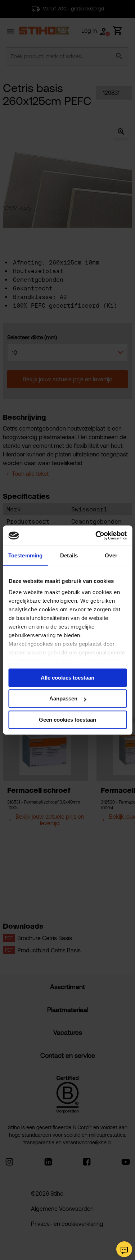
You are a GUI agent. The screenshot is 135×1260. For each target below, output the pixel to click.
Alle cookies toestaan (67, 678)
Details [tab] (69, 555)
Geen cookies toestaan (67, 720)
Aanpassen (63, 698)
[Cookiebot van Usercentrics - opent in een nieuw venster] (96, 535)
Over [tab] (111, 555)
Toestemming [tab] (25, 555)
